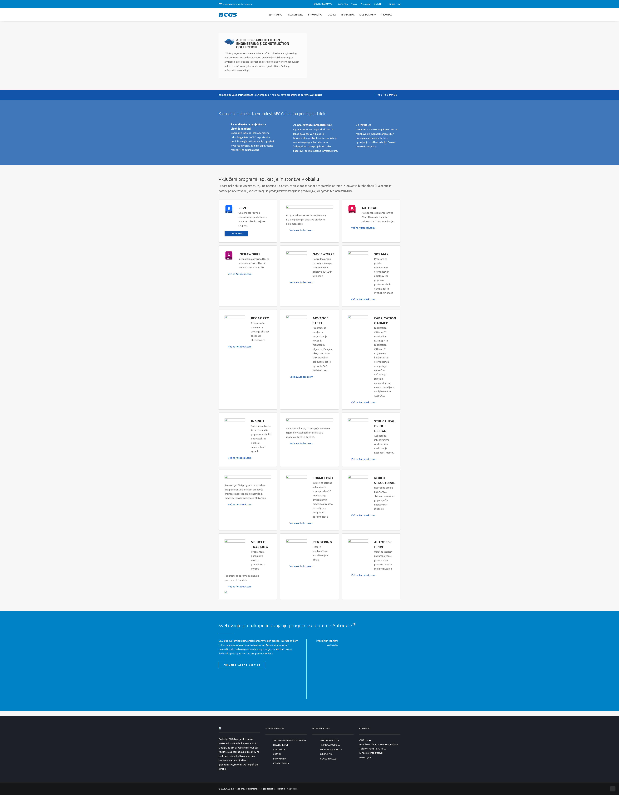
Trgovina (386, 15)
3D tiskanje (275, 15)
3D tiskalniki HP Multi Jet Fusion (289, 740)
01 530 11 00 (394, 4)
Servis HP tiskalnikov (331, 750)
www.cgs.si (365, 757)
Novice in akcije (328, 759)
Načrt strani (292, 789)
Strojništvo (315, 15)
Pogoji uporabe (267, 789)
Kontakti (378, 4)
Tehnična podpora (330, 745)
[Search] (399, 14)
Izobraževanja (367, 15)
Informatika (348, 15)
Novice (354, 4)
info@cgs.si (376, 752)
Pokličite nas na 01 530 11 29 (242, 665)
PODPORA (343, 4)
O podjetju (365, 4)
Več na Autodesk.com (301, 230)
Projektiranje (295, 15)
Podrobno (237, 233)
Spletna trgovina (329, 740)
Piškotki (281, 789)
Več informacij (387, 95)
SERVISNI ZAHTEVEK (323, 4)
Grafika (332, 15)
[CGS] (228, 15)
